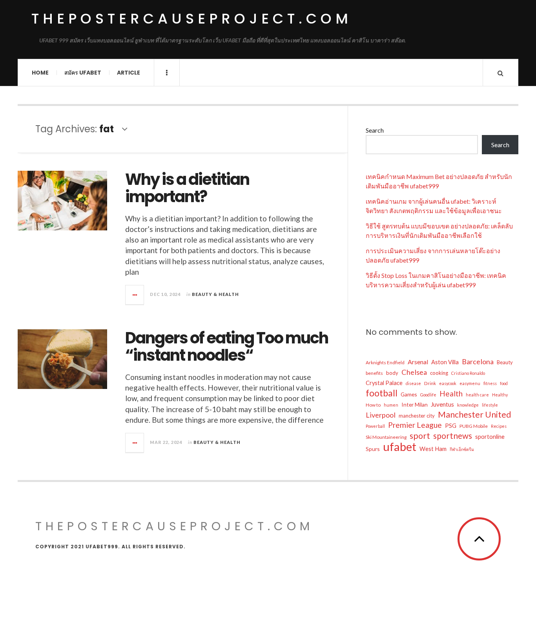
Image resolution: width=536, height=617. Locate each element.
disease (413, 383)
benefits (374, 373)
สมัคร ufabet (82, 73)
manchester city (417, 416)
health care (477, 394)
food (504, 383)
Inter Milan (414, 404)
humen (391, 404)
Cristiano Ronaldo (468, 373)
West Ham (433, 448)
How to (373, 405)
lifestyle (490, 404)
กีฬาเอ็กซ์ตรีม (462, 449)
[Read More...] (135, 294)
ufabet (399, 446)
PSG (450, 425)
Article (128, 73)
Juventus (442, 404)
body (392, 373)
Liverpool (381, 415)
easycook (447, 383)
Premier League (415, 424)
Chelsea (414, 372)
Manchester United (474, 414)
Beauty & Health (215, 294)
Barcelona (478, 361)
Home (40, 73)
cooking (439, 373)
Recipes (499, 426)
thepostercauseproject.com (191, 19)
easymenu (469, 383)
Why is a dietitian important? (187, 188)
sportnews (452, 435)
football (381, 393)
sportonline (490, 436)
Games (409, 394)
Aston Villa (445, 362)
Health (451, 393)
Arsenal (418, 361)
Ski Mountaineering (386, 437)
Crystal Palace (384, 383)
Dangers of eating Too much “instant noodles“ (226, 346)
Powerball (375, 426)
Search (375, 130)
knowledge (468, 404)
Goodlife (428, 394)
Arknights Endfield (385, 362)
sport (420, 435)
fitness (490, 383)
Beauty (505, 362)
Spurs (373, 448)
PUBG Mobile (473, 426)
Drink (430, 383)
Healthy (500, 394)
